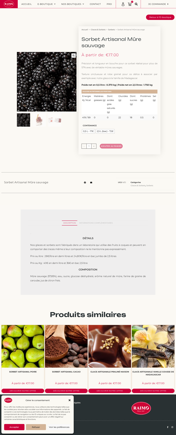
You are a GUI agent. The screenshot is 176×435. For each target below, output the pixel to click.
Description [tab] (69, 223)
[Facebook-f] (168, 427)
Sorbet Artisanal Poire (23, 372)
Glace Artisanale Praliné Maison (109, 372)
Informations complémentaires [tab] (96, 223)
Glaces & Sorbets (98, 29)
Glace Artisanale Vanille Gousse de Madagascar (153, 373)
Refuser (36, 427)
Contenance (90, 125)
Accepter (14, 427)
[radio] (88, 131)
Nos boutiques (71, 4)
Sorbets (111, 29)
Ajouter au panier (111, 146)
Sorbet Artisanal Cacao (66, 372)
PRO (109, 4)
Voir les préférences (59, 427)
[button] (69, 400)
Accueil (26, 4)
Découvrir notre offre (23, 391)
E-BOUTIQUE (45, 4)
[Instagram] (172, 427)
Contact (95, 4)
